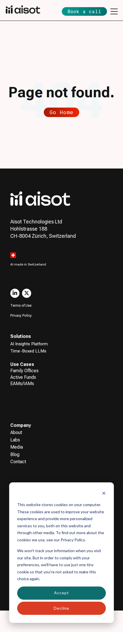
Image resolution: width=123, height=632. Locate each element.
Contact (18, 461)
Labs (15, 440)
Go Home (61, 112)
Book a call (84, 11)
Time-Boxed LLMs (28, 351)
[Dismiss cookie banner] (104, 494)
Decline (61, 608)
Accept (61, 592)
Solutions (20, 336)
